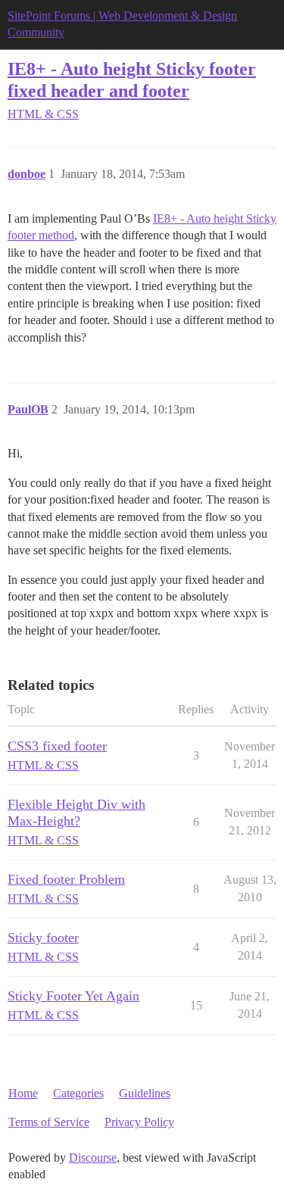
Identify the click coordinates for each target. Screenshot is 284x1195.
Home (23, 1093)
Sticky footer (43, 937)
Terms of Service (48, 1121)
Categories (78, 1093)
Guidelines (144, 1093)
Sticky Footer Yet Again (73, 995)
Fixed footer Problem (66, 879)
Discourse (93, 1157)
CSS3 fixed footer (57, 746)
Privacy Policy (139, 1121)
